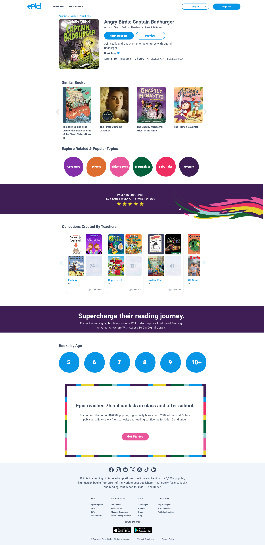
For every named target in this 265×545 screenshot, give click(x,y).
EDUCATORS (76, 6)
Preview (150, 36)
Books (73, 16)
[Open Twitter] (132, 469)
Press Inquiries (164, 508)
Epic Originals (97, 505)
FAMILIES (58, 6)
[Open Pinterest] (139, 469)
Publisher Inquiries (166, 512)
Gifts (93, 512)
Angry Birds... (85, 16)
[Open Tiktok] (146, 469)
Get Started (135, 436)
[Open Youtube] (125, 469)
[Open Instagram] (118, 469)
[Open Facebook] (111, 469)
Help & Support (164, 505)
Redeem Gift (96, 516)
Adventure (63, 16)
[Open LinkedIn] (153, 469)
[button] (85, 263)
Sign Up (226, 6)
